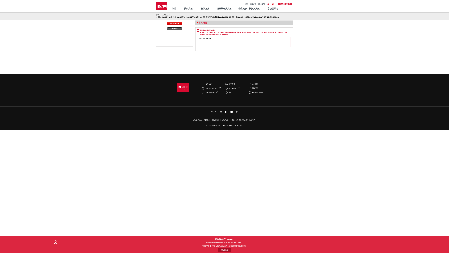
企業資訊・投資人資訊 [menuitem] (249, 8)
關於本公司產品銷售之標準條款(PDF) (243, 120)
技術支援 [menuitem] (188, 8)
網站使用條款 (197, 120)
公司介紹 (208, 84)
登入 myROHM (285, 4)
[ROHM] (161, 7)
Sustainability (210, 92)
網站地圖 (225, 120)
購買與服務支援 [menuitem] (224, 8)
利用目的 (207, 120)
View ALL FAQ (174, 23)
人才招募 (255, 84)
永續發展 (272, 8)
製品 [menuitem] (174, 8)
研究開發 (232, 84)
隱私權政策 (215, 120)
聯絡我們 (261, 4)
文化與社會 (232, 88)
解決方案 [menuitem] (205, 8)
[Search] (268, 4)
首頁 (157, 15)
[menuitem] (272, 9)
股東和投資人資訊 (211, 88)
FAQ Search (166, 15)
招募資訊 (253, 4)
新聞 (246, 4)
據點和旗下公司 (257, 92)
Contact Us (174, 29)
